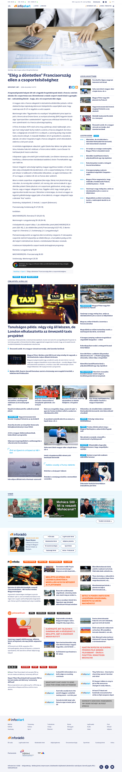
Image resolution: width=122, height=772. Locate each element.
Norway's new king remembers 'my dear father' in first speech (97, 703)
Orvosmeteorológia (71, 742)
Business (25, 667)
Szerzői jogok (86, 766)
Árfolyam (42, 562)
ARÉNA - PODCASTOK (105, 6)
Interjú (49, 727)
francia (16, 277)
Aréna (112, 742)
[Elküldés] (76, 87)
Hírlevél (109, 727)
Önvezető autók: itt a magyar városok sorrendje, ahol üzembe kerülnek (37, 349)
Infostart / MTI (13, 87)
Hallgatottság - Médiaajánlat (31, 766)
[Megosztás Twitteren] (73, 87)
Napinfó (69, 729)
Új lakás (67, 562)
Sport (23, 271)
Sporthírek (86, 742)
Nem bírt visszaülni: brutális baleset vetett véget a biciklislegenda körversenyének (94, 374)
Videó (89, 729)
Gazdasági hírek (100, 742)
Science (53, 667)
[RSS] (101, 767)
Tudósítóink (50, 724)
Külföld (10, 727)
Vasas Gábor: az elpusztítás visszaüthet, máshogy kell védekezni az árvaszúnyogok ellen (18, 402)
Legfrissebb (90, 724)
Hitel (32, 613)
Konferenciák (55, 562)
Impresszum (45, 766)
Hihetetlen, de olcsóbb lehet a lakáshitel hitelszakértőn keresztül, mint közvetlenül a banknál (96, 411)
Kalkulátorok (63, 613)
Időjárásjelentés (55, 742)
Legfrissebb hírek (24, 742)
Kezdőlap (17, 271)
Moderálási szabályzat (74, 766)
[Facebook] (107, 767)
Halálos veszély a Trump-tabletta (60, 465)
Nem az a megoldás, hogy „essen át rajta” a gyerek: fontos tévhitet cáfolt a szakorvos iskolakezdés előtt (60, 411)
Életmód (49, 729)
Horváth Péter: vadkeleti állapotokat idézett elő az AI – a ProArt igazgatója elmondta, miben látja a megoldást (94, 356)
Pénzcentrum (29, 562)
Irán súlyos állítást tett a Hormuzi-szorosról (24, 479)
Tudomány (31, 724)
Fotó (108, 724)
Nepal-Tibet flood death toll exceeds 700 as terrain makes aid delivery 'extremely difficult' (25, 680)
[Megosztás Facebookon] (70, 87)
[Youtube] (112, 767)
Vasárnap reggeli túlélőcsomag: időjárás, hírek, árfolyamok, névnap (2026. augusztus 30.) (25, 641)
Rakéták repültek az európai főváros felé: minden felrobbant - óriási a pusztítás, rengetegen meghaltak (96, 653)
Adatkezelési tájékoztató (58, 766)
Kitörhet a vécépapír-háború (55, 471)
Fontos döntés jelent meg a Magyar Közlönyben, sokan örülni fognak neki (95, 429)
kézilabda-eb (32, 277)
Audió (89, 727)
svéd (23, 277)
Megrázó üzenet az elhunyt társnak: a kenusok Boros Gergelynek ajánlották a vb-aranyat (45, 402)
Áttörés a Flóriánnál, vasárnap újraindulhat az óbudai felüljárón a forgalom (73, 401)
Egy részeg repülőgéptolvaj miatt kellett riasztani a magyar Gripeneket (99, 401)
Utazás (51, 613)
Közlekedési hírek (40, 742)
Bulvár (69, 724)
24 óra (37, 6)
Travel (43, 667)
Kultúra (30, 727)
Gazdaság (11, 729)
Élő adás (51, 536)
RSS (93, 766)
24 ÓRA (96, 136)
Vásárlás (41, 613)
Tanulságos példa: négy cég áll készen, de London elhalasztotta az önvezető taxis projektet (42, 331)
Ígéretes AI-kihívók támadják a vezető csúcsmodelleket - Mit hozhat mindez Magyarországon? (22, 590)
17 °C (112, 2)
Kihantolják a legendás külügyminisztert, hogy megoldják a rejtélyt (94, 447)
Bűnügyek (70, 727)
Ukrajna (43, 6)
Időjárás (109, 729)
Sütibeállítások (12, 768)
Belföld (10, 724)
